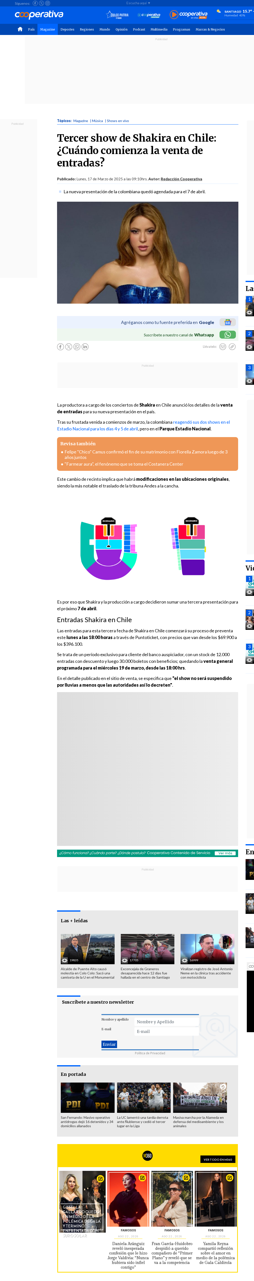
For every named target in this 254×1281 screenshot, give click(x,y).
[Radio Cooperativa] (188, 15)
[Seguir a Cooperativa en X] (41, 3)
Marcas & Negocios (210, 29)
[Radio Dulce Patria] (117, 15)
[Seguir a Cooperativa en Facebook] (35, 3)
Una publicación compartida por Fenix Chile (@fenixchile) (124, 782)
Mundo (104, 29)
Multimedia (159, 29)
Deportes (67, 29)
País (31, 29)
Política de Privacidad (150, 1053)
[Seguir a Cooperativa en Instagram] (47, 3)
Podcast (139, 29)
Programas (181, 29)
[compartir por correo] (222, 346)
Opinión (121, 29)
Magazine (47, 29)
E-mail (106, 1029)
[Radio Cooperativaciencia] (149, 15)
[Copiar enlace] (232, 346)
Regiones (87, 29)
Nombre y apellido (115, 1019)
